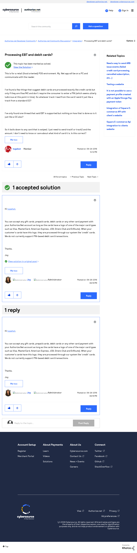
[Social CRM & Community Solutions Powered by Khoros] (128, 547)
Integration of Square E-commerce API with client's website (119, 112)
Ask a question (95, 26)
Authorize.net (95, 511)
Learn (46, 451)
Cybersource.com (79, 451)
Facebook (99, 456)
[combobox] (54, 26)
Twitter (98, 451)
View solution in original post (22, 261)
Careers (74, 466)
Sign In (125, 10)
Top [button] (6, 546)
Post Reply (83, 423)
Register (22, 451)
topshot (11, 209)
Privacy (113, 511)
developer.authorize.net (97, 1)
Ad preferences (109, 516)
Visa (79, 511)
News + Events (77, 461)
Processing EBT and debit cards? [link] (98, 41)
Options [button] (129, 41)
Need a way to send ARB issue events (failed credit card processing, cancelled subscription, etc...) (118, 70)
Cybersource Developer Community (11, 10)
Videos (46, 456)
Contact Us (75, 456)
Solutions (47, 461)
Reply (88, 164)
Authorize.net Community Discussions (54, 41)
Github (98, 461)
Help (111, 10)
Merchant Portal (26, 456)
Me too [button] (13, 139)
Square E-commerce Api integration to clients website (119, 125)
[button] (9, 164)
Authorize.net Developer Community (20, 41)
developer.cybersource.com (122, 1)
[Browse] (131, 10)
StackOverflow (102, 466)
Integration (77, 41)
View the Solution (22, 67)
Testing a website (115, 84)
